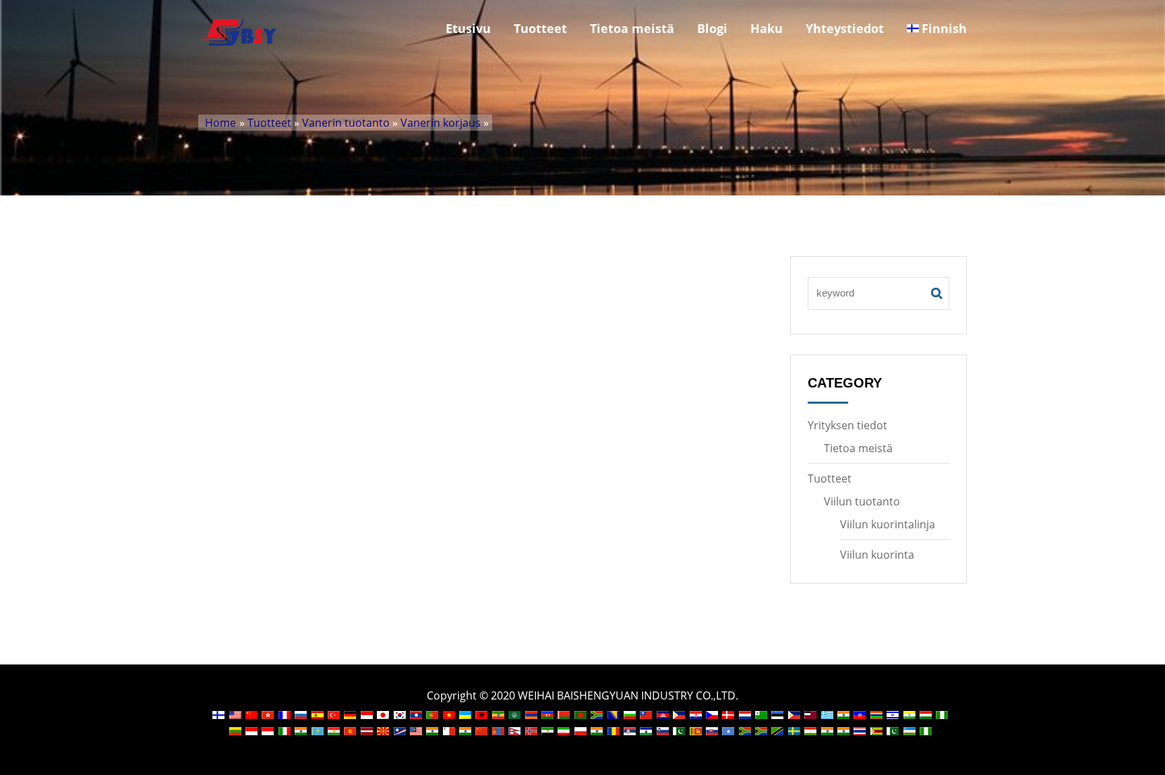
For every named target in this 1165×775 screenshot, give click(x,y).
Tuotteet (540, 28)
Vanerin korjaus (440, 122)
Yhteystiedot (845, 28)
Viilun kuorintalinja (887, 524)
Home (220, 122)
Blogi (712, 28)
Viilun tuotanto (862, 501)
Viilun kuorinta (877, 554)
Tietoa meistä (632, 28)
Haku (766, 28)
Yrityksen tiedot (847, 425)
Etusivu (468, 28)
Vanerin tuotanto (346, 122)
